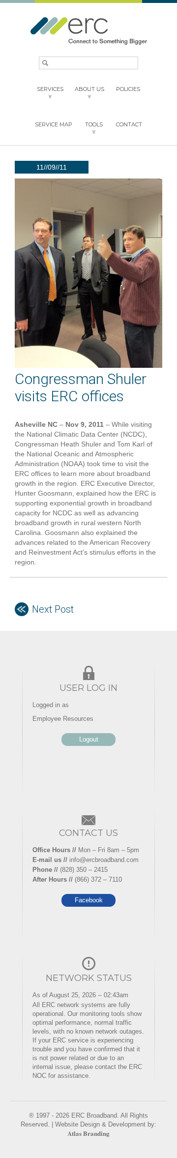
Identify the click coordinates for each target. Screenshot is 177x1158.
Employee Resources (62, 718)
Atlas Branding (88, 1133)
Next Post (53, 609)
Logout (88, 739)
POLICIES (128, 89)
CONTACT (129, 124)
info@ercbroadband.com (104, 859)
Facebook (89, 900)
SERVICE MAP (53, 124)
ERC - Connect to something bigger (89, 31)
